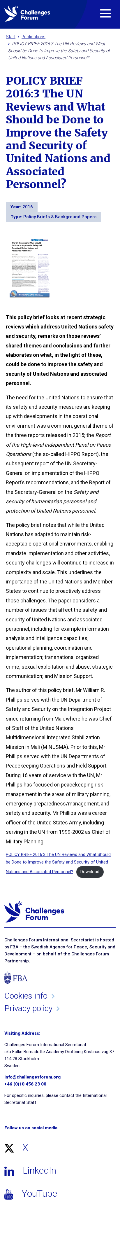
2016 (27, 206)
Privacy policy (28, 1008)
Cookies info (25, 996)
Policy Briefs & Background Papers (59, 216)
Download (89, 871)
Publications (33, 36)
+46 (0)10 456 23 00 (25, 1084)
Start (10, 36)
